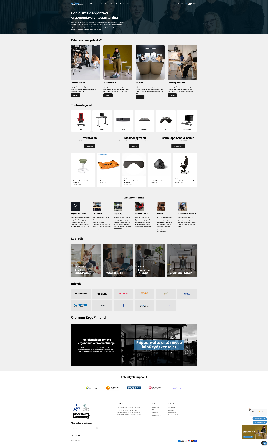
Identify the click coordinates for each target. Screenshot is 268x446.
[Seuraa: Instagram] (76, 436)
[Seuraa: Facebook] (72, 436)
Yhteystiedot (108, 3)
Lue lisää (75, 95)
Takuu (153, 409)
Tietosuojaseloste (156, 415)
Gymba (100, 178)
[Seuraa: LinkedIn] (83, 436)
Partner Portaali (120, 3)
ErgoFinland (126, 178)
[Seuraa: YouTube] (79, 436)
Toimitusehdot (155, 407)
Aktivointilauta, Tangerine (105, 180)
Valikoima (108, 95)
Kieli (128, 3)
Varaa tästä (90, 146)
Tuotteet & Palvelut (90, 3)
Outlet (101, 3)
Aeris (74, 178)
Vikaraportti (155, 412)
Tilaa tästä (134, 146)
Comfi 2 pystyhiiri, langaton (156, 180)
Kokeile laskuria (178, 146)
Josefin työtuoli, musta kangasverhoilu (184, 180)
